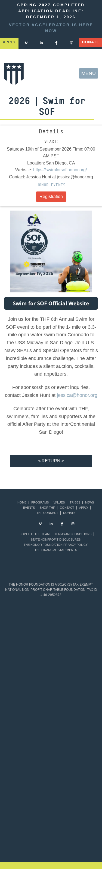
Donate (90, 42)
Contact (67, 507)
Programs (40, 502)
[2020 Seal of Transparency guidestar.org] (27, 665)
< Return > (51, 461)
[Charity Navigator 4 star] (27, 704)
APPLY (9, 42)
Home (21, 502)
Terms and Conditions (72, 534)
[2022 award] (85, 818)
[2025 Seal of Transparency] (27, 781)
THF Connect (47, 512)
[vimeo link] (26, 43)
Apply (83, 507)
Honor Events (51, 184)
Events (29, 507)
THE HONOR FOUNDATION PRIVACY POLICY (56, 544)
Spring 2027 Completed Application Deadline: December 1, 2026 (51, 11)
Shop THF (47, 507)
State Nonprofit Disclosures (56, 539)
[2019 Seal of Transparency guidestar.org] (74, 626)
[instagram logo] (71, 43)
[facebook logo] (56, 43)
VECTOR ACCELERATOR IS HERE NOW (51, 28)
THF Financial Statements (56, 550)
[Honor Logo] (14, 73)
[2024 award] (68, 844)
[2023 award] (34, 844)
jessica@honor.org (77, 395)
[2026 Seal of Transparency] (74, 781)
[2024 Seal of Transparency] (74, 742)
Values (59, 502)
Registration (51, 196)
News (89, 502)
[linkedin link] (41, 43)
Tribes (75, 502)
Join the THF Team (35, 534)
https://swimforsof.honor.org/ (60, 169)
